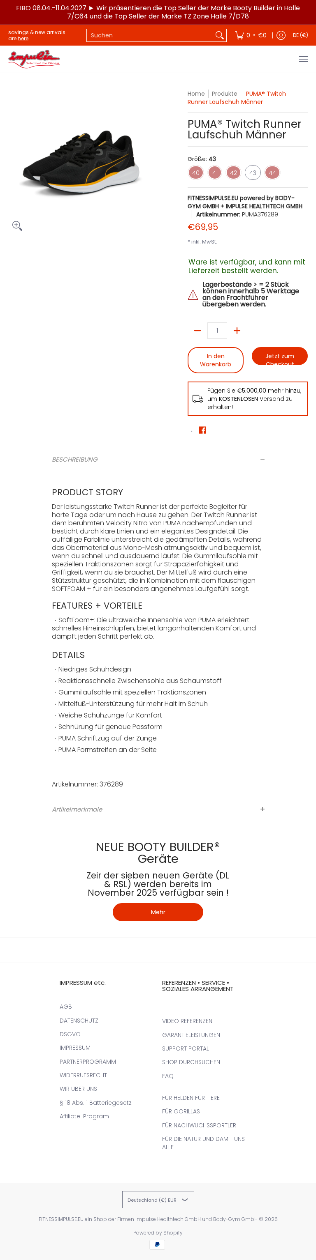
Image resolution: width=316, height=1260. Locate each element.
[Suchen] (219, 35)
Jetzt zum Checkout (279, 358)
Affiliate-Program (84, 1116)
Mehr (158, 912)
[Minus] (197, 330)
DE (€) (300, 35)
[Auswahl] (237, 330)
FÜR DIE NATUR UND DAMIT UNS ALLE (203, 1143)
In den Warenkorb (215, 360)
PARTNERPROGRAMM (88, 1062)
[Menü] (303, 59)
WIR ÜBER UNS (78, 1089)
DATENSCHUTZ (79, 1020)
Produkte (224, 94)
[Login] (281, 35)
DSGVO (70, 1034)
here (23, 38)
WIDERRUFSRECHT (83, 1075)
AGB (66, 1006)
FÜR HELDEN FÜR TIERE (191, 1098)
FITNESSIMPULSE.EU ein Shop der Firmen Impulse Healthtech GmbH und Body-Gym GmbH (148, 1219)
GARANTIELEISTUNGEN (191, 1035)
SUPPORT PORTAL (185, 1048)
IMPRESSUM (75, 1048)
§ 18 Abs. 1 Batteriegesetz (96, 1103)
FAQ (168, 1076)
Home (196, 94)
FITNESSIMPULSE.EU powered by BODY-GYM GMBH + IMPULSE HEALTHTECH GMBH (245, 202)
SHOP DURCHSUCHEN (191, 1062)
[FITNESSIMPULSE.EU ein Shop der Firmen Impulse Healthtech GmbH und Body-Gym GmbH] (35, 59)
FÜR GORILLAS (181, 1111)
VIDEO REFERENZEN (187, 1021)
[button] (202, 430)
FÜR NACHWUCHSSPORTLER (199, 1125)
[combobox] (150, 35)
